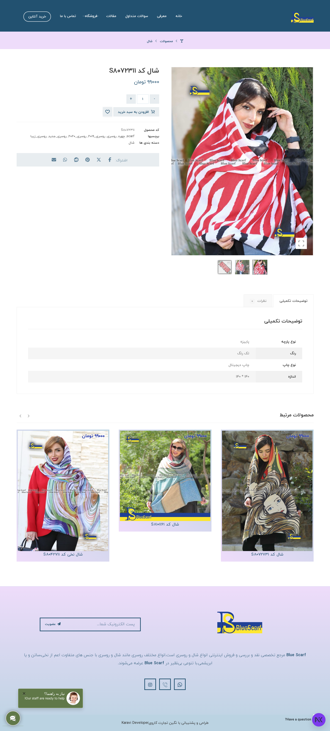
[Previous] (28, 415)
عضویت (50, 624)
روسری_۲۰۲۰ (77, 136)
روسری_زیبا (38, 136)
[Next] (20, 415)
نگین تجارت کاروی (163, 722)
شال (131, 143)
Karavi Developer (135, 722)
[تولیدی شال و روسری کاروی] (302, 17)
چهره (121, 136)
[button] (301, 243)
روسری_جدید (57, 136)
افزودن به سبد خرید (133, 112)
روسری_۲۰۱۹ (96, 136)
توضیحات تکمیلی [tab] (293, 300)
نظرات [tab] (258, 300)
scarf (130, 136)
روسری (112, 136)
